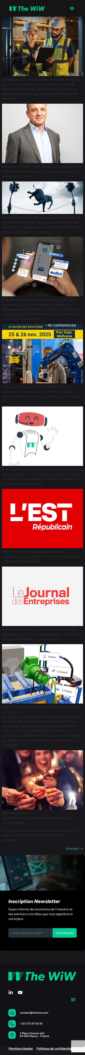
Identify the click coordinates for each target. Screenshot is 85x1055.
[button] (72, 8)
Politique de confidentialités (56, 1048)
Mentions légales (20, 1048)
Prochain (74, 849)
